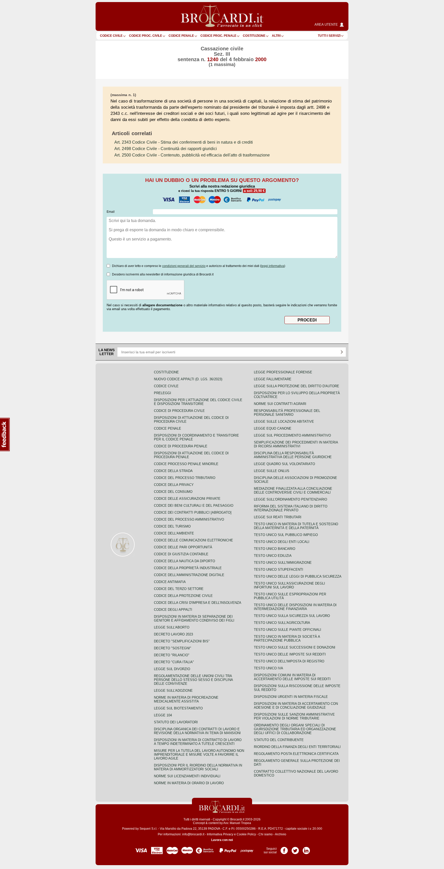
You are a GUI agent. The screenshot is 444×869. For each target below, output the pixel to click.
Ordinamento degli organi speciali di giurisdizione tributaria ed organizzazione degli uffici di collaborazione (295, 729)
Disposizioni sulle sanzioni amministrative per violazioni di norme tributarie (294, 716)
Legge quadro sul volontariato (284, 464)
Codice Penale (181, 36)
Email (111, 212)
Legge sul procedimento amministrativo (292, 435)
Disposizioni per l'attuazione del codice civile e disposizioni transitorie (198, 402)
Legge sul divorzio (172, 669)
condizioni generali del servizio (184, 266)
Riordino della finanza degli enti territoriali (297, 747)
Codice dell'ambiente (174, 533)
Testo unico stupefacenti (278, 569)
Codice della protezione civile (183, 596)
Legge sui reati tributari (277, 517)
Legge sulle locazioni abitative (284, 421)
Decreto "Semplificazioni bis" (182, 641)
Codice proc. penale (218, 36)
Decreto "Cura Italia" (174, 662)
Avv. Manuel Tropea (237, 823)
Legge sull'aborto (171, 627)
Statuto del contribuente (279, 740)
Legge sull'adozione (173, 690)
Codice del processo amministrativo (189, 519)
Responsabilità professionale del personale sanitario (287, 413)
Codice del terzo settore (178, 589)
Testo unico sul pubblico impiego (286, 535)
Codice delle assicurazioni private (187, 499)
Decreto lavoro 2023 (173, 634)
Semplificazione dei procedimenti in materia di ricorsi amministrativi (296, 444)
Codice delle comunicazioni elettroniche (193, 540)
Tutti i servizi (329, 36)
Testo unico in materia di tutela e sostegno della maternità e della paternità (296, 526)
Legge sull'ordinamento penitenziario (290, 499)
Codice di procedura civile (179, 411)
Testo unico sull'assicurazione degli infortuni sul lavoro (289, 585)
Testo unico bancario (274, 549)
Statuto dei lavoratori (176, 722)
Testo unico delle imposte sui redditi (290, 654)
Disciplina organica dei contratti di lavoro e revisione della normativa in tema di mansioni (197, 731)
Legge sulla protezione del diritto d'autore (296, 386)
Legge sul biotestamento (178, 708)
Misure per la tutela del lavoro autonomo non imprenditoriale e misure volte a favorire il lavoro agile (199, 754)
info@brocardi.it (193, 834)
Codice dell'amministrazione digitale (189, 575)
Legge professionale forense (283, 372)
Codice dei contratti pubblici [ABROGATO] (193, 512)
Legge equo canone (272, 428)
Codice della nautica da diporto (184, 561)
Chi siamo (265, 834)
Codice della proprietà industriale (188, 568)
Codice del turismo (172, 526)
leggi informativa (272, 266)
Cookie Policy (246, 834)
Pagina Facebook (284, 848)
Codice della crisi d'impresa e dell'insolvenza (197, 603)
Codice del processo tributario (184, 478)
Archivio (280, 834)
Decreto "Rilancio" (171, 655)
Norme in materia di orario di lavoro (189, 783)
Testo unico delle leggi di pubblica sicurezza (297, 576)
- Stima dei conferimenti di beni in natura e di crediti (183, 142)
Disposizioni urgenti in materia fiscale (291, 697)
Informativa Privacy (220, 834)
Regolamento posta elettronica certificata (296, 754)
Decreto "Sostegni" (172, 648)
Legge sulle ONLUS (271, 471)
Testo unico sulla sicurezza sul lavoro (292, 616)
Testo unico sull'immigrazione (283, 563)
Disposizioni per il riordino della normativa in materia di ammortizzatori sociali (198, 767)
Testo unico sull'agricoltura (282, 623)
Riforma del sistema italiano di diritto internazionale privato (290, 508)
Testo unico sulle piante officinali (287, 630)
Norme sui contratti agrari (280, 404)
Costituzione (254, 36)
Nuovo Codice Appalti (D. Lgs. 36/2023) (188, 379)
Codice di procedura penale (180, 446)
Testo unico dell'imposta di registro (289, 661)
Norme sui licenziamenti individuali (187, 776)
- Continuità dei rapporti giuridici (165, 148)
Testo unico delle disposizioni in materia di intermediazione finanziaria (295, 607)
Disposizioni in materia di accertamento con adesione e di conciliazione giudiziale (296, 705)
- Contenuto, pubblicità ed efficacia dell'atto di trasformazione (192, 155)
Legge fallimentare (272, 379)
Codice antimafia (170, 582)
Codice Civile (111, 36)
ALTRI (276, 36)
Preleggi (162, 393)
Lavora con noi (222, 840)
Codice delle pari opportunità (183, 547)
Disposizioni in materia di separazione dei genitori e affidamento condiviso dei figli (194, 618)
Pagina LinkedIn (306, 848)
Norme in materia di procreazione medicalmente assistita (186, 699)
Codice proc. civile (145, 36)
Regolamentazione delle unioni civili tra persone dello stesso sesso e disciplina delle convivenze (193, 680)
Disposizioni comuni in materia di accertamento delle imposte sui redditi (292, 677)
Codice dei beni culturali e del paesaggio (193, 505)
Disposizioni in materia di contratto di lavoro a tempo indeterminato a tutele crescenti (198, 742)
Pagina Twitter (295, 848)
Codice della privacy (174, 485)
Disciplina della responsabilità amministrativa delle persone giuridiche (293, 455)
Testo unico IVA (268, 668)
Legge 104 (163, 715)
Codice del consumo (173, 492)
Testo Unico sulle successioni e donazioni (294, 647)
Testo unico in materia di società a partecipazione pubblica (287, 638)
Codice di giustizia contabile (181, 554)
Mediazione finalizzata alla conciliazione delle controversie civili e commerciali (293, 490)
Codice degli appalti (173, 610)
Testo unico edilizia (273, 556)
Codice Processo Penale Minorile (186, 464)
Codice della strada (173, 471)
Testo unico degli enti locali (281, 542)
